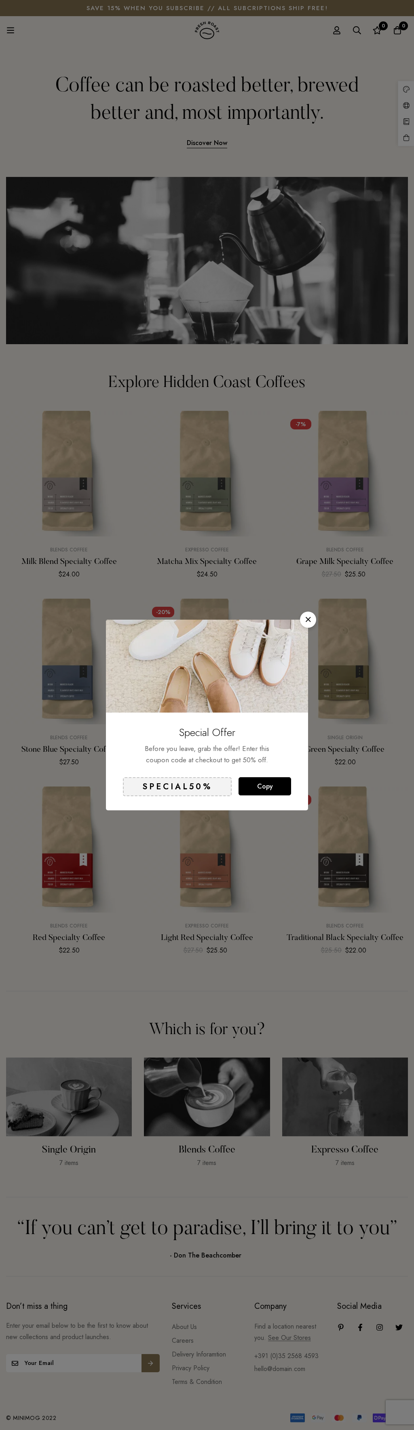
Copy (265, 786)
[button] (308, 620)
